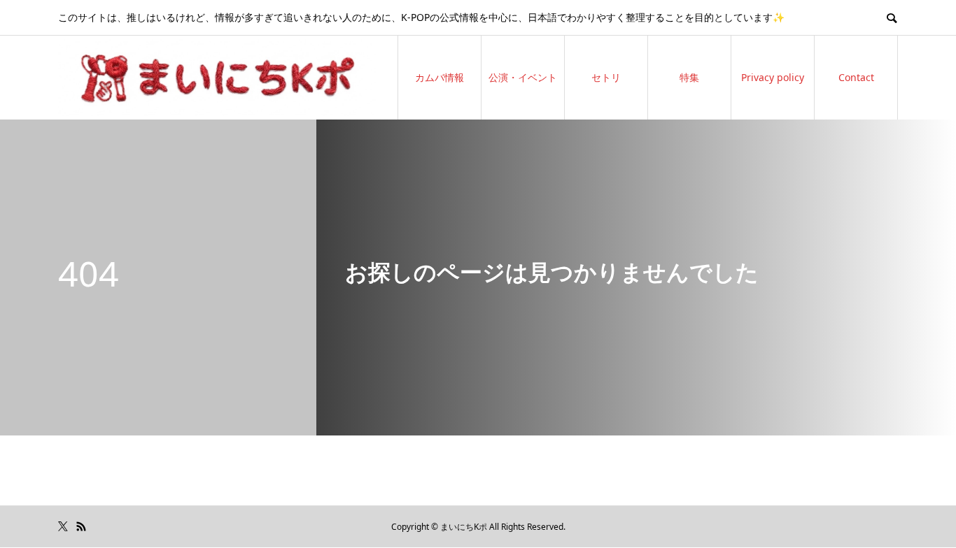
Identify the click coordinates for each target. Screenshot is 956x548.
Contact (856, 77)
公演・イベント (522, 77)
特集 (689, 77)
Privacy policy (772, 77)
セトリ (606, 77)
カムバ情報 (439, 77)
